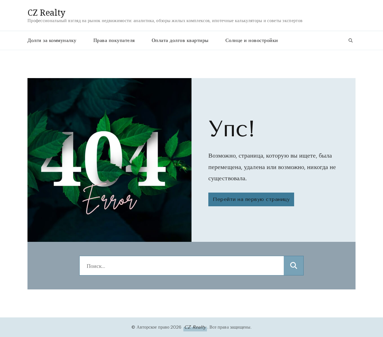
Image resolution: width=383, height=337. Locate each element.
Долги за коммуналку (52, 40)
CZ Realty (46, 12)
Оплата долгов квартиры (180, 40)
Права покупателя (114, 40)
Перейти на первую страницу (251, 199)
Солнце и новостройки (251, 40)
